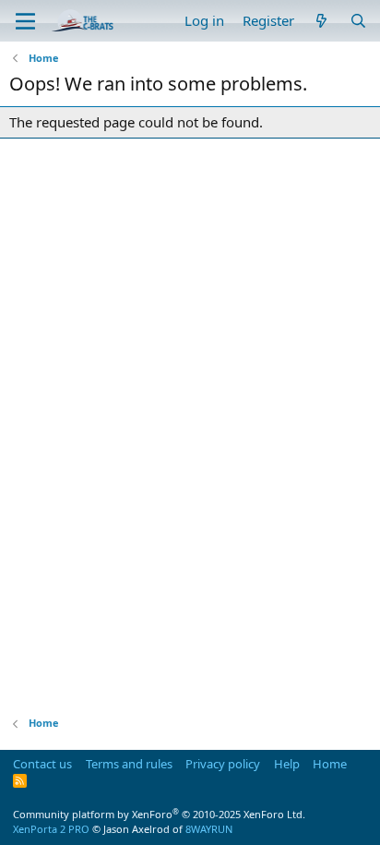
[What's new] (321, 20)
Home (330, 763)
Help (287, 763)
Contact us (42, 763)
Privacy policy (222, 763)
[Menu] (25, 21)
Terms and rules (129, 763)
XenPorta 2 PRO (51, 829)
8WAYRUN (208, 829)
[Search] (358, 20)
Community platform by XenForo (159, 814)
